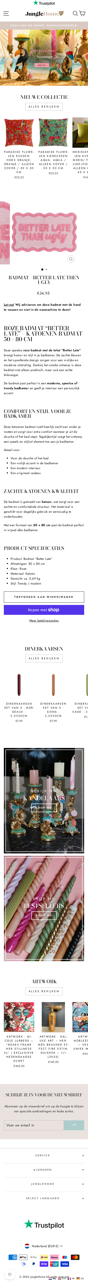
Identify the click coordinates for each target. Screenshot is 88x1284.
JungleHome (43, 1184)
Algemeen (42, 1170)
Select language (43, 1198)
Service (42, 1155)
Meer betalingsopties (44, 620)
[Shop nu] (44, 800)
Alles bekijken (44, 107)
